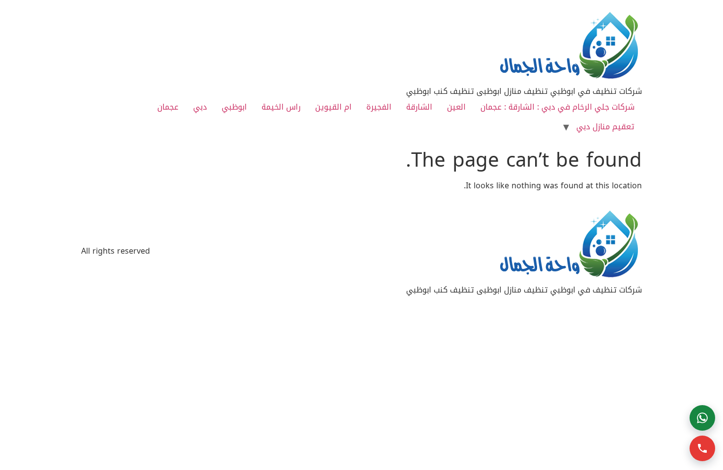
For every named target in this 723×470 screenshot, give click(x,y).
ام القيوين (333, 107)
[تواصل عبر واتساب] (702, 418)
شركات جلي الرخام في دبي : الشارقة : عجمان (557, 107)
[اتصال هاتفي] (702, 448)
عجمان (168, 107)
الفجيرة (379, 107)
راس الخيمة (281, 107)
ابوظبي (234, 107)
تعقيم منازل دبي (605, 126)
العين (456, 107)
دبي (200, 107)
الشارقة (419, 107)
